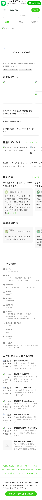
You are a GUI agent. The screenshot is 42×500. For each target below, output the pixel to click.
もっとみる (12, 213)
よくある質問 (9, 473)
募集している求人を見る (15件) (21, 494)
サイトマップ (20, 473)
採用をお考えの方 (9, 466)
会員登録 (36, 10)
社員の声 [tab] (35, 22)
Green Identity (32, 473)
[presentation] (21, 15)
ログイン (27, 10)
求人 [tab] (21, 22)
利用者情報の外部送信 (25, 470)
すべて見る (35, 177)
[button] (21, 112)
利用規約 (38, 470)
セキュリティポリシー (8, 470)
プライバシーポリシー (31, 466)
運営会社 (20, 466)
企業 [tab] (7, 22)
